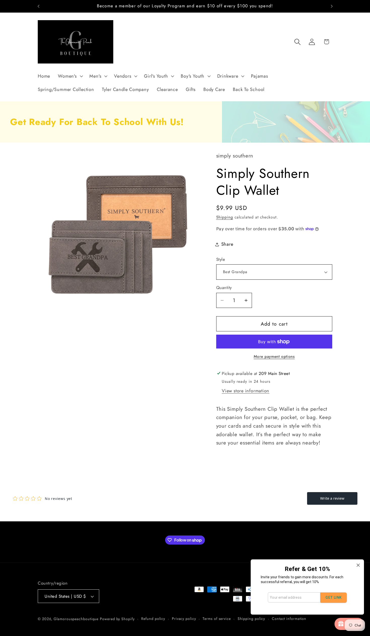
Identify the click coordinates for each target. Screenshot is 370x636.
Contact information (289, 618)
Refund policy (153, 618)
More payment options (274, 356)
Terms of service (217, 618)
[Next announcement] (331, 6)
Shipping (224, 217)
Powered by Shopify (117, 618)
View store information (245, 391)
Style (220, 259)
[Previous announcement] (38, 6)
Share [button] (227, 244)
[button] (70, 76)
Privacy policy (184, 618)
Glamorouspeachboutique (76, 618)
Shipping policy (251, 618)
